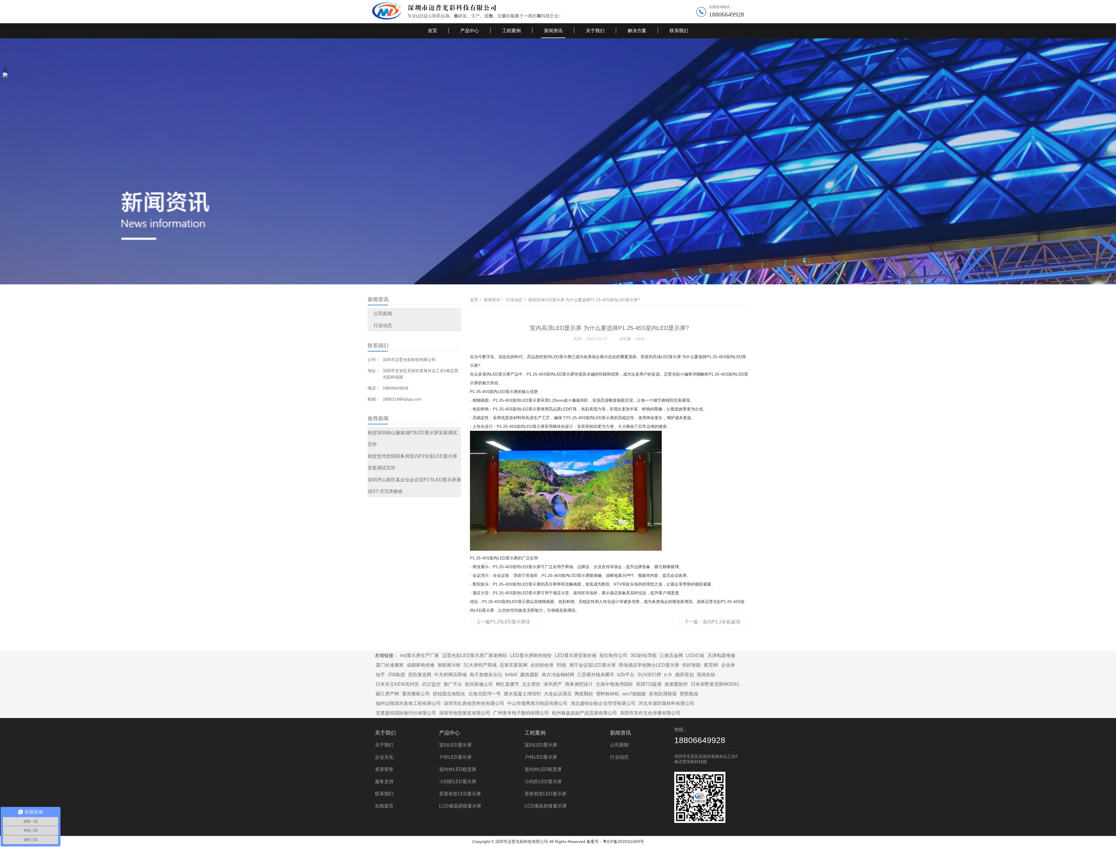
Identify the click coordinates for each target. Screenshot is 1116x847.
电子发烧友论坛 (486, 674)
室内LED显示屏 (455, 744)
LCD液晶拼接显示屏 (460, 805)
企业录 (728, 665)
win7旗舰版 (634, 693)
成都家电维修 (420, 665)
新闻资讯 (553, 30)
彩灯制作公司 (613, 655)
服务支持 (384, 781)
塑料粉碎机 (607, 693)
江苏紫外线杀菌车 (595, 674)
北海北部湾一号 (484, 693)
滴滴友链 (706, 674)
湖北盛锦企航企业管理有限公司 (603, 703)
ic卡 (668, 674)
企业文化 (384, 757)
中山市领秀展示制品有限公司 (537, 703)
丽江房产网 (387, 693)
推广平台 (452, 684)
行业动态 (382, 325)
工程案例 (511, 30)
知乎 (380, 674)
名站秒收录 (542, 665)
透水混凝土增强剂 (522, 693)
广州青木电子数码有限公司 (521, 712)
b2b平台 (625, 674)
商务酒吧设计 (579, 684)
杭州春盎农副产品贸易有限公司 (584, 712)
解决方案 (637, 30)
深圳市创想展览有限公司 (464, 712)
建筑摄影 (529, 674)
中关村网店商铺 (450, 674)
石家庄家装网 (513, 665)
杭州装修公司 (479, 684)
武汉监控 (431, 684)
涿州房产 (552, 684)
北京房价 (531, 684)
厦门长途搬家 (390, 665)
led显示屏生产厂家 (419, 655)
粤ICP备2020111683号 (623, 841)
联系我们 (679, 30)
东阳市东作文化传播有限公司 (650, 712)
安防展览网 (419, 674)
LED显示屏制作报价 (531, 655)
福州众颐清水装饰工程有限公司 (408, 703)
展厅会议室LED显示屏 (592, 665)
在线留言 (384, 805)
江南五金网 (671, 655)
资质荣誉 (384, 769)
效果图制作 (676, 684)
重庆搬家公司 (416, 693)
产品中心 (469, 30)
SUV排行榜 (649, 674)
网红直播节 (507, 684)
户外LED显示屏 (455, 757)
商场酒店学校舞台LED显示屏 (649, 665)
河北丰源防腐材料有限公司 (666, 703)
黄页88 (711, 665)
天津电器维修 (721, 655)
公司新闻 (382, 313)
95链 (561, 665)
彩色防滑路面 (663, 693)
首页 (432, 30)
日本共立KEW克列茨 (397, 684)
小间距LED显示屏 (457, 781)
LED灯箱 (695, 655)
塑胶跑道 (689, 693)
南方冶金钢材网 (558, 674)
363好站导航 (643, 655)
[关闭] (5, 69)
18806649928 (726, 14)
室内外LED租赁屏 (457, 769)
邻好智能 (691, 665)
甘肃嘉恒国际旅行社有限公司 (406, 712)
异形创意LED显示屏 (460, 793)
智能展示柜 (449, 665)
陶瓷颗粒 (584, 693)
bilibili (511, 674)
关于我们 (595, 30)
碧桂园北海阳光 (449, 693)
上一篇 (503, 624)
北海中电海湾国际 (614, 684)
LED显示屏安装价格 (576, 655)
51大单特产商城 (480, 665)
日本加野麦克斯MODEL (715, 684)
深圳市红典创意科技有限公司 (474, 703)
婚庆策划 (684, 674)
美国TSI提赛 (649, 684)
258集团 (396, 674)
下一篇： (712, 624)
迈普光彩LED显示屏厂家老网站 (474, 655)
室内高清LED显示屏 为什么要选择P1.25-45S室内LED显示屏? (584, 299)
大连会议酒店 (558, 693)
